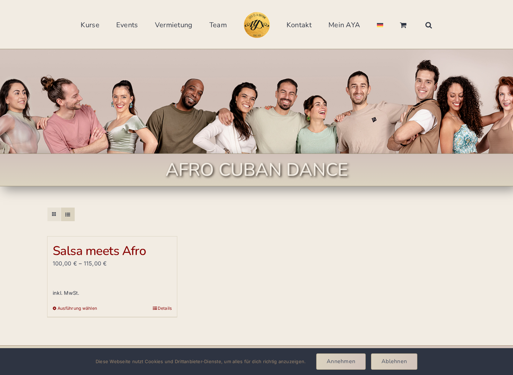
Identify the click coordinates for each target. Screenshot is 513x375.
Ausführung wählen (77, 308)
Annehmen (341, 361)
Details (165, 308)
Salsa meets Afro (99, 251)
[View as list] (68, 214)
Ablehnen (394, 361)
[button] (388, 24)
